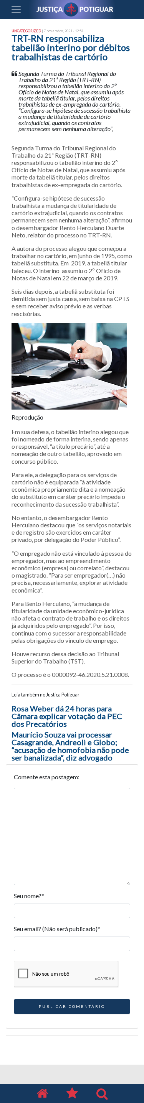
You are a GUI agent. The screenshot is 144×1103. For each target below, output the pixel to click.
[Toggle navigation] (16, 9)
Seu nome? (29, 895)
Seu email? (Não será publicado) (57, 928)
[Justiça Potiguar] (42, 1093)
